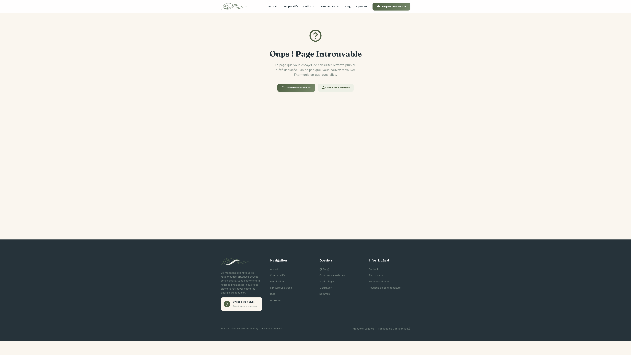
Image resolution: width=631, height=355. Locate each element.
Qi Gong (324, 269)
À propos (361, 6)
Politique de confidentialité (385, 287)
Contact (373, 269)
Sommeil (324, 293)
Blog (348, 6)
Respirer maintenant (394, 6)
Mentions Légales (363, 328)
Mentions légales (379, 281)
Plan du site (376, 275)
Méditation (325, 287)
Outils (307, 6)
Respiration (277, 281)
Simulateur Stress (281, 287)
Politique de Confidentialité (394, 328)
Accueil (272, 6)
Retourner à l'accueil (299, 87)
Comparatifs (290, 6)
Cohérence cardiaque (332, 275)
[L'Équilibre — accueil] (234, 6)
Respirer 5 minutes (338, 87)
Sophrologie (326, 281)
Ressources (328, 6)
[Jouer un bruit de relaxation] (227, 304)
